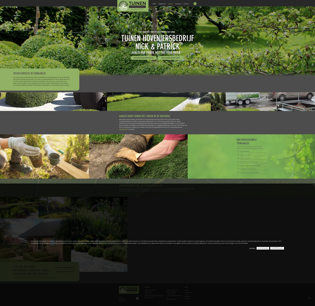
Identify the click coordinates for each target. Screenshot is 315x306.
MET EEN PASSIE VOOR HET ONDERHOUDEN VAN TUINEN (157, 32)
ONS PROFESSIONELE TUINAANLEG (247, 141)
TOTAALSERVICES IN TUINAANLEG (29, 73)
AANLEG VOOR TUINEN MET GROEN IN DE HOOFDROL (144, 116)
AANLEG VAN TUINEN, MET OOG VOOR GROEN (156, 53)
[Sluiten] (314, 185)
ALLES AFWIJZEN (263, 248)
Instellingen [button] (252, 248)
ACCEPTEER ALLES (277, 248)
